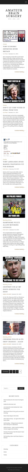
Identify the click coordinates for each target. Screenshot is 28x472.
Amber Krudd (7, 294)
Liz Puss (5, 53)
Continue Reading (20, 71)
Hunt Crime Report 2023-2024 (11, 415)
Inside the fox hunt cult (10, 404)
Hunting (5, 220)
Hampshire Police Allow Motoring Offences (11, 225)
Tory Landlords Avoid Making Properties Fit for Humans (13, 164)
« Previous (5, 371)
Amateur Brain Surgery (14, 13)
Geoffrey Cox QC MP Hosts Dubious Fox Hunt (12, 289)
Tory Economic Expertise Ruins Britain (10, 49)
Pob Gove (5, 169)
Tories (5, 44)
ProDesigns (17, 469)
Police (10, 220)
